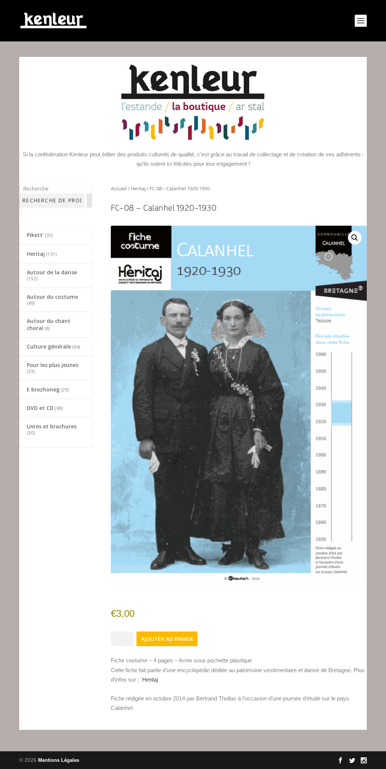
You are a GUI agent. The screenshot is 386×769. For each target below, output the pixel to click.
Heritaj (138, 188)
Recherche (36, 188)
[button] (354, 238)
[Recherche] (89, 200)
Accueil (119, 188)
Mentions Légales (58, 760)
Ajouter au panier (167, 638)
